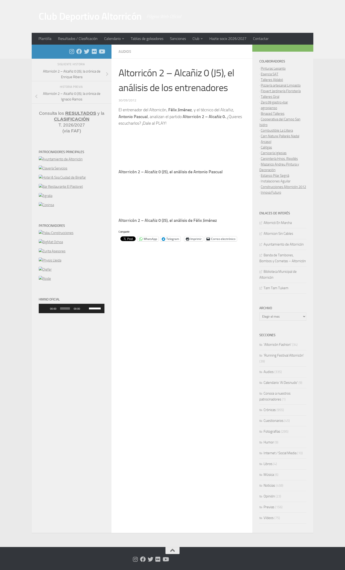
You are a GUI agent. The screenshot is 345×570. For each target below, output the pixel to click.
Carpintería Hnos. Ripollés (279, 159)
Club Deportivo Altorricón (90, 16)
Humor (269, 442)
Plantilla (44, 38)
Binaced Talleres (272, 114)
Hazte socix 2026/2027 (227, 38)
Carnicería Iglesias (274, 153)
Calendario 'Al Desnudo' (281, 383)
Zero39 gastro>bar (274, 102)
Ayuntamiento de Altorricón (284, 244)
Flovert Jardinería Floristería (281, 91)
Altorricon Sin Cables (278, 233)
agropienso (269, 108)
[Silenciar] (85, 308)
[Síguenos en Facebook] (79, 51)
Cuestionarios (274, 421)
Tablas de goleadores (147, 38)
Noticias (269, 485)
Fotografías (272, 431)
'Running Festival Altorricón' (284, 355)
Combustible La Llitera (277, 130)
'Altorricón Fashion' (277, 345)
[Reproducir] (44, 308)
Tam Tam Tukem (276, 288)
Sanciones (178, 38)
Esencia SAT (269, 74)
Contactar (260, 38)
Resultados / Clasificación (78, 38)
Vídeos (269, 518)
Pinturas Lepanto (273, 68)
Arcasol (266, 142)
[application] (71, 308)
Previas (269, 507)
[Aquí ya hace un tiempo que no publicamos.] (86, 51)
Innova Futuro (271, 192)
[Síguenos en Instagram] (71, 51)
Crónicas (270, 410)
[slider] (95, 308)
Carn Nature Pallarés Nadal (280, 136)
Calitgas (266, 147)
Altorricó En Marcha (278, 223)
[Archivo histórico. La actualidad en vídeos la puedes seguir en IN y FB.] (101, 51)
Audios (125, 51)
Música (269, 475)
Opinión (269, 496)
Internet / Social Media (280, 453)
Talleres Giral (270, 97)
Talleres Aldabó (272, 80)
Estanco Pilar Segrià (275, 175)
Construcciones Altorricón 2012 (283, 187)
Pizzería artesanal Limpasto (281, 85)
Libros (268, 464)
